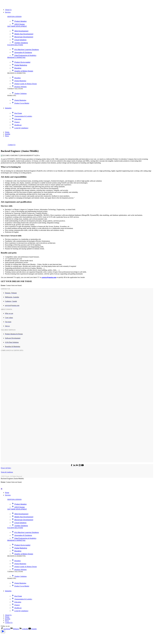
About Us (8, 10)
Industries (8, 108)
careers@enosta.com (49, 277)
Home (7, 492)
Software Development (17, 26)
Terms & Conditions (7, 472)
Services (8, 12)
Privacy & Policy (6, 468)
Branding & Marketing (16, 57)
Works (7, 132)
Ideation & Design (14, 16)
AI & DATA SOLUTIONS (15, 45)
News (7, 136)
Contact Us (8, 622)
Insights (7, 134)
